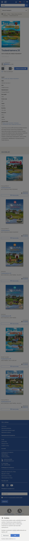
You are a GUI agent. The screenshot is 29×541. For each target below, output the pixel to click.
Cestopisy (5, 15)
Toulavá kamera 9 (5, 187)
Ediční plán (4, 441)
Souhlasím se (12, 497)
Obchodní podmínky (6, 428)
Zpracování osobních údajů (8, 430)
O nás (2, 439)
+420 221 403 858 (7, 459)
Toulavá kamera (5, 230)
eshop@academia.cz (8, 460)
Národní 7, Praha (5, 473)
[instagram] (7, 485)
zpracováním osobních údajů (15, 497)
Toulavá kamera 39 (6, 316)
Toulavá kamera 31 (6, 401)
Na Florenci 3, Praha (6, 475)
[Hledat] (26, 5)
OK (15, 535)
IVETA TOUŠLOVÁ (5, 53)
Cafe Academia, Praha (6, 477)
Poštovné (3, 426)
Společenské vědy (7, 124)
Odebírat (4, 501)
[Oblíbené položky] (24, 2)
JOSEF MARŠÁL (12, 275)
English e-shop (5, 445)
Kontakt (3, 448)
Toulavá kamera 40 (6, 273)
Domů (4, 14)
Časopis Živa (4, 443)
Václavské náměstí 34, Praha (8, 471)
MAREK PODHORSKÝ (16, 53)
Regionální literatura (16, 124)
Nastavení (6, 535)
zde (14, 538)
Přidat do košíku (20, 68)
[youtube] (11, 485)
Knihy (9, 14)
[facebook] (2, 485)
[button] (20, 2)
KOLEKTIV (19, 275)
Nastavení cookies (6, 432)
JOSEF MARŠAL (12, 403)
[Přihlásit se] (16, 2)
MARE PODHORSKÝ (13, 189)
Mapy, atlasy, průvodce (17, 14)
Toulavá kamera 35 (6, 358)
